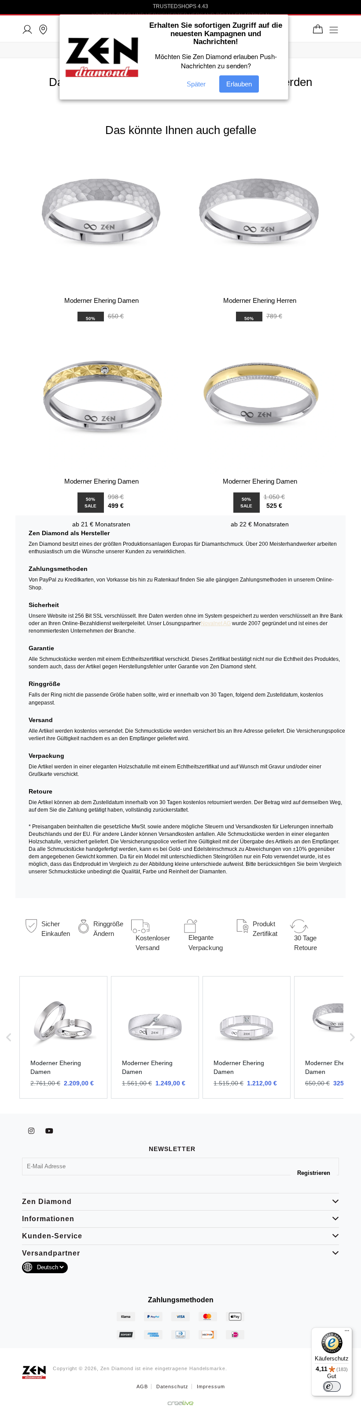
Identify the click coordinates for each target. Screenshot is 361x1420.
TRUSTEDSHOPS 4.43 (180, 8)
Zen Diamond (47, 1201)
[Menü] (347, 1332)
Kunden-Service (52, 1236)
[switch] (332, 1386)
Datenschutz (172, 1386)
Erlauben (239, 84)
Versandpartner (51, 1253)
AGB (142, 1386)
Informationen (48, 1218)
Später (196, 84)
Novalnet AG (216, 623)
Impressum (211, 1386)
